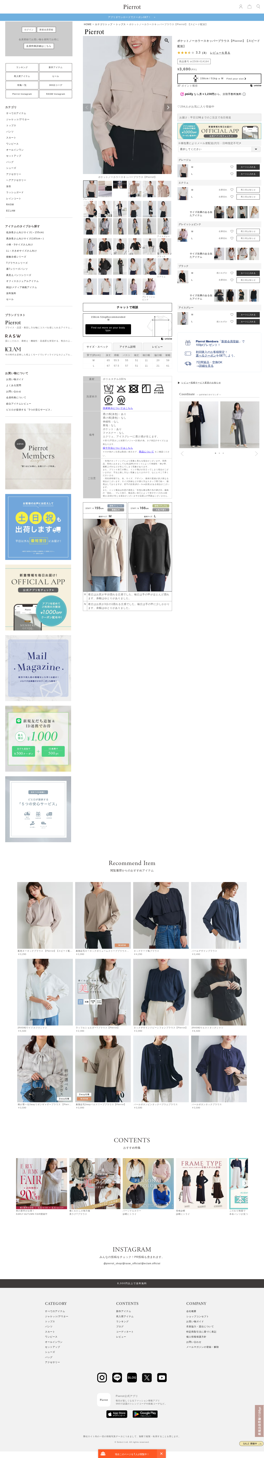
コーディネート (125, 1331)
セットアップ (13, 155)
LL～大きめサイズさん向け (21, 250)
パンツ (10, 131)
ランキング (22, 67)
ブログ (120, 1326)
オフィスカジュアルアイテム (22, 281)
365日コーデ (55, 85)
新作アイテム (56, 67)
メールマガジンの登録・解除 (202, 1347)
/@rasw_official (131, 1263)
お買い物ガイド (15, 379)
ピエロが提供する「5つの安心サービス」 (29, 409)
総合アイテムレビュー (18, 403)
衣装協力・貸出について (200, 1326)
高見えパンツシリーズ (18, 275)
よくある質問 (13, 385)
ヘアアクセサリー (16, 180)
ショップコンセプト (197, 1316)
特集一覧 (22, 85)
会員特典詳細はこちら (38, 46)
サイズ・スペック (97, 346)
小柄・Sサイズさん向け (19, 244)
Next (168, 107)
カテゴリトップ (103, 24)
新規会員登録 (46, 29)
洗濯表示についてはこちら (118, 408)
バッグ (10, 162)
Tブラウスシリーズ (17, 263)
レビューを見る (220, 52)
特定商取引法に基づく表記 (201, 1331)
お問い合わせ (13, 391)
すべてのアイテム (16, 113)
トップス (11, 125)
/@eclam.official (150, 1263)
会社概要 (191, 1311)
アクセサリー (13, 174)
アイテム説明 (127, 346)
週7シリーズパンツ (17, 269)
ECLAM (10, 210)
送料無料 (11, 293)
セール (55, 76)
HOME (88, 24)
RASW (10, 204)
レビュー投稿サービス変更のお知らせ (201, 382)
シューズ (11, 168)
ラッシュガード (15, 192)
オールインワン (15, 149)
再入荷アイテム (22, 76)
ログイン (29, 29)
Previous (87, 107)
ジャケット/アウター (18, 119)
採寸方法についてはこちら (118, 448)
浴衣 (8, 186)
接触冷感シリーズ (16, 256)
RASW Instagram (55, 94)
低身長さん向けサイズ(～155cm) (25, 232)
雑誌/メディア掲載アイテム (21, 287)
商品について (146, 451)
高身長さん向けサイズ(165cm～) (25, 238)
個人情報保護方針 (196, 1336)
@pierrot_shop (113, 1263)
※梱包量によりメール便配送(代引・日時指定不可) (210, 143)
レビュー (157, 346)
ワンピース (12, 143)
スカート (11, 137)
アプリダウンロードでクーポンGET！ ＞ (132, 17)
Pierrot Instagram (22, 94)
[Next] (245, 1183)
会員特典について (16, 397)
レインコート (13, 198)
